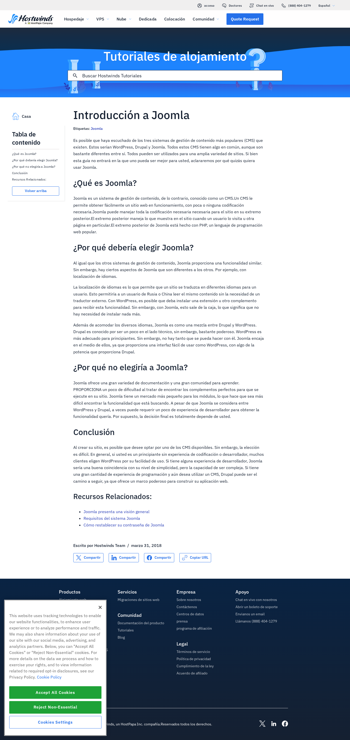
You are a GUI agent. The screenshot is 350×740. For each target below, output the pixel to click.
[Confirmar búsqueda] (75, 75)
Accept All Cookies (55, 692)
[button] (245, 19)
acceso (209, 5)
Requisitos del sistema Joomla (112, 518)
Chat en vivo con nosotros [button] (256, 599)
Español (324, 5)
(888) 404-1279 (299, 5)
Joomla (97, 128)
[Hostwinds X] (259, 724)
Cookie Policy (49, 677)
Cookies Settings (55, 722)
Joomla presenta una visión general (116, 511)
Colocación (174, 19)
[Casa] (31, 19)
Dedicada (148, 19)
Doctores (235, 5)
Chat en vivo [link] (265, 5)
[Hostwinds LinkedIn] (271, 724)
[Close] (100, 607)
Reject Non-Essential (55, 707)
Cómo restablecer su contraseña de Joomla (124, 524)
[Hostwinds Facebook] (282, 724)
